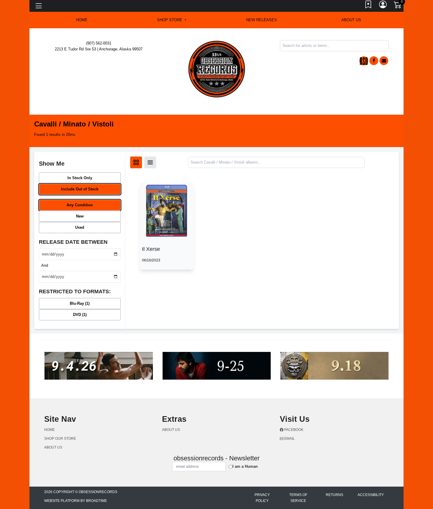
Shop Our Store (60, 438)
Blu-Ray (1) (80, 303)
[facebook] (374, 61)
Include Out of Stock (79, 189)
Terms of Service (298, 498)
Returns (334, 495)
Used (79, 227)
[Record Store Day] (364, 61)
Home (49, 430)
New (80, 216)
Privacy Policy (262, 498)
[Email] (384, 61)
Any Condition (80, 205)
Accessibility (371, 495)
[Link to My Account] (383, 6)
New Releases (261, 20)
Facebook (293, 430)
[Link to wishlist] (368, 6)
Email (289, 438)
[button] (171, 20)
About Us (351, 20)
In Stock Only (79, 178)
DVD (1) (80, 314)
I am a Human (245, 466)
